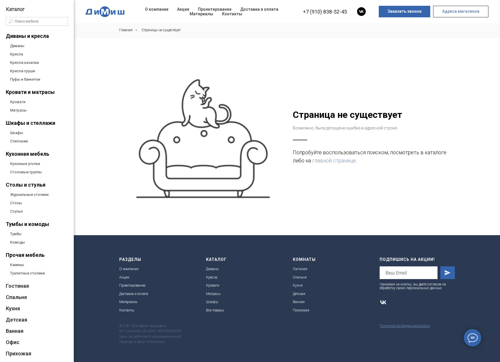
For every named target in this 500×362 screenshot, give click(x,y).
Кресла (16, 54)
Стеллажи (19, 141)
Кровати (17, 102)
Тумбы (15, 234)
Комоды (17, 242)
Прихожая (18, 353)
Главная (126, 30)
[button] (404, 11)
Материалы (201, 14)
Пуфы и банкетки (25, 79)
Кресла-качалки (24, 62)
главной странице (334, 160)
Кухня (13, 308)
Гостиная (17, 286)
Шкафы (16, 133)
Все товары (215, 310)
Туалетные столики (27, 273)
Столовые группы (26, 172)
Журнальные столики (29, 194)
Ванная (14, 331)
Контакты (232, 14)
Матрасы (18, 110)
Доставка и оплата (259, 9)
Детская (16, 320)
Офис (12, 342)
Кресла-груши (22, 71)
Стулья (16, 211)
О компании (156, 9)
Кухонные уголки (25, 163)
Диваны (17, 46)
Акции (183, 9)
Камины (17, 265)
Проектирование (214, 9)
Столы (16, 203)
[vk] (361, 11)
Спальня (16, 297)
